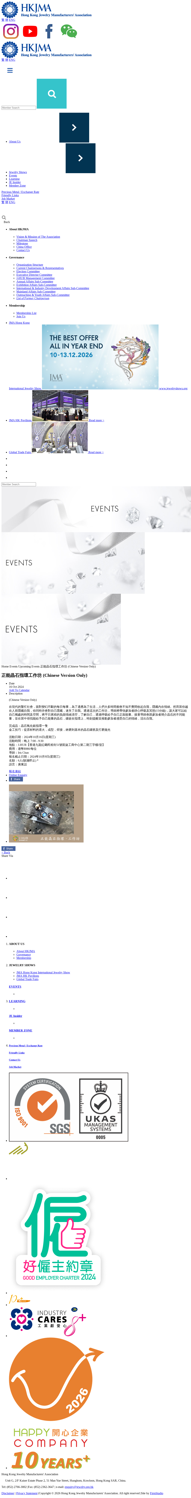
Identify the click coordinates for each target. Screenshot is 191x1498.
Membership (23, 957)
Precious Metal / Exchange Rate (20, 192)
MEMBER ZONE (20, 1030)
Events (13, 175)
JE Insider (15, 182)
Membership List (26, 313)
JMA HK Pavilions (27, 975)
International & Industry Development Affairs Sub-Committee (52, 288)
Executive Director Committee (34, 274)
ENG (12, 19)
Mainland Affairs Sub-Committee (36, 291)
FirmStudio (156, 1493)
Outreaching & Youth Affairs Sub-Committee (43, 295)
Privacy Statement (26, 1493)
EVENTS (15, 986)
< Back (5, 852)
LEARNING (17, 1001)
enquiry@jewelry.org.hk (79, 1486)
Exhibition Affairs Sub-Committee (36, 284)
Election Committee (28, 271)
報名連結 (15, 771)
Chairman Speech (26, 240)
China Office (24, 246)
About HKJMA (25, 951)
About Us (15, 141)
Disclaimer (7, 1493)
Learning (14, 178)
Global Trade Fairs (27, 979)
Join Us (20, 316)
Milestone (22, 243)
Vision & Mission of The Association (38, 236)
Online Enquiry (18, 775)
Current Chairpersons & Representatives (40, 268)
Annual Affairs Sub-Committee (34, 281)
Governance (23, 954)
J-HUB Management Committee (35, 278)
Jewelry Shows (18, 172)
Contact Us (23, 250)
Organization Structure (29, 264)
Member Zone (17, 185)
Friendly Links (10, 195)
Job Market (8, 198)
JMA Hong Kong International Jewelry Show (43, 972)
